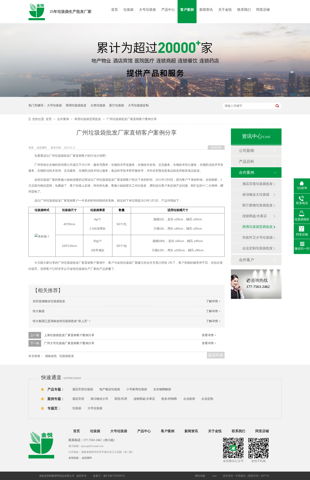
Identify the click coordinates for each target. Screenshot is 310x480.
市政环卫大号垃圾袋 (257, 237)
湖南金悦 (51, 356)
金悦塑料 (87, 457)
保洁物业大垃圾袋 (255, 194)
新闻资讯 (206, 9)
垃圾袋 (128, 9)
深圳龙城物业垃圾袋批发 (49, 301)
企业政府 (189, 398)
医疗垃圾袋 (116, 105)
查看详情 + (209, 335)
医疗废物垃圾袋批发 (257, 205)
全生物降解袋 (162, 389)
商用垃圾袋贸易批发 (88, 119)
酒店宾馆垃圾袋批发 (257, 184)
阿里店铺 (263, 9)
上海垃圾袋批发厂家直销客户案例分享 (69, 335)
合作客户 (246, 260)
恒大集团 (38, 311)
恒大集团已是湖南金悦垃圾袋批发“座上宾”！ (62, 321)
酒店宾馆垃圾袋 (82, 389)
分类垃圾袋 (97, 105)
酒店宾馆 (78, 398)
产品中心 (168, 9)
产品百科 (246, 161)
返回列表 (216, 147)
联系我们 (244, 9)
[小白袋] (178, 389)
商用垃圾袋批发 (76, 105)
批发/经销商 (169, 398)
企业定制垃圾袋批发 (257, 248)
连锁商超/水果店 (254, 216)
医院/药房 (121, 398)
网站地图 (200, 475)
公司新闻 (246, 150)
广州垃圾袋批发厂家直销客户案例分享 (131, 119)
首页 (114, 9)
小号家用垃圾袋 (136, 389)
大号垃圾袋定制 (138, 105)
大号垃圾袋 (147, 9)
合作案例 (63, 119)
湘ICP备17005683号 (114, 475)
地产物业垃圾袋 (109, 389)
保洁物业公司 (99, 398)
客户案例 (187, 9)
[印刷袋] (186, 389)
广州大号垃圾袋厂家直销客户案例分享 (69, 343)
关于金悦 (225, 9)
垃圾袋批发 (66, 356)
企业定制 (207, 398)
